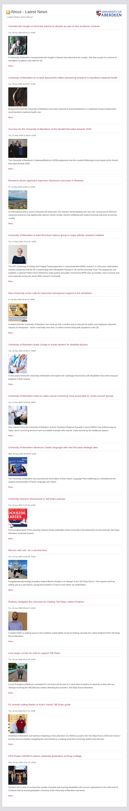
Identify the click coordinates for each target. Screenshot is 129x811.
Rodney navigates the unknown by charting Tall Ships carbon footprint (46, 601)
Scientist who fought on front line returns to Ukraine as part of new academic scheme (54, 26)
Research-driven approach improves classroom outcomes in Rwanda (45, 180)
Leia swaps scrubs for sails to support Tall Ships (34, 653)
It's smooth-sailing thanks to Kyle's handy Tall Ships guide (39, 704)
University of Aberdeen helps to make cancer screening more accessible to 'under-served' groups (61, 396)
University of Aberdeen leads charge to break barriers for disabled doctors (48, 344)
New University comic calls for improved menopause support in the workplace (50, 293)
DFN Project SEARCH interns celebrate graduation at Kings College (45, 756)
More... (11, 66)
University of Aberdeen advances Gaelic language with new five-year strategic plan (53, 447)
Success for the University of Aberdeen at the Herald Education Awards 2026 (49, 129)
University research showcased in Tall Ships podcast (36, 499)
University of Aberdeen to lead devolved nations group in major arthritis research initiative (56, 235)
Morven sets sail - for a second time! (27, 550)
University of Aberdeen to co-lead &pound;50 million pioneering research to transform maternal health (62, 77)
